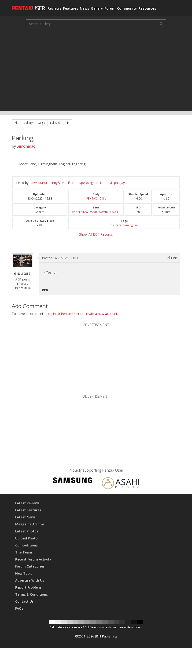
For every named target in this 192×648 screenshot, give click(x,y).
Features (70, 8)
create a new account (101, 313)
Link (173, 258)
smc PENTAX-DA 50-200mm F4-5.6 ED (96, 212)
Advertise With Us (29, 580)
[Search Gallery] (161, 24)
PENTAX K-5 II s (96, 198)
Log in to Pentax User (62, 313)
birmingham (130, 225)
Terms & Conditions (31, 594)
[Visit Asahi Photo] (120, 484)
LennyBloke (57, 182)
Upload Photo (26, 538)
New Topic (23, 573)
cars (118, 225)
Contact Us (24, 601)
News (84, 8)
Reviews (54, 8)
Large (41, 123)
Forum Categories (29, 566)
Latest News (25, 517)
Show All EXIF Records (96, 234)
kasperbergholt (87, 182)
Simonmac (26, 146)
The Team (23, 552)
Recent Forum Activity (33, 559)
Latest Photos (26, 531)
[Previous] (16, 122)
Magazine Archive (29, 524)
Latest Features (28, 510)
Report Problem (28, 587)
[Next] (67, 122)
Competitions (26, 545)
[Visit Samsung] (72, 481)
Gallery (97, 8)
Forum (109, 8)
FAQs (19, 608)
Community (127, 8)
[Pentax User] (28, 6)
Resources (147, 8)
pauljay (119, 182)
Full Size (55, 123)
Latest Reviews (27, 503)
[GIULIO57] (22, 260)
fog (112, 225)
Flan (71, 182)
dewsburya (38, 182)
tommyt (106, 182)
